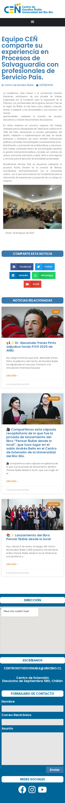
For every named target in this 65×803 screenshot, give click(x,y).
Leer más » (12, 375)
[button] (32, 21)
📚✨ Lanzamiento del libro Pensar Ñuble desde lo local (28, 537)
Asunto (7, 729)
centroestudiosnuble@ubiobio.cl (32, 668)
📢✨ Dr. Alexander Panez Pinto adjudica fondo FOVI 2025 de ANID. (31, 347)
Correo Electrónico (16, 715)
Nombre (8, 702)
